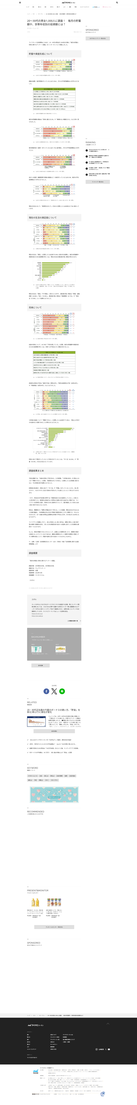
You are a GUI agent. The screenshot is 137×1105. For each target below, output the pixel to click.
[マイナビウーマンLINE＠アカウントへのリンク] (101, 1049)
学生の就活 (50, 1070)
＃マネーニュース (32, 28)
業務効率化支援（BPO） (59, 1090)
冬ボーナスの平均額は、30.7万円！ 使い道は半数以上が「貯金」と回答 (50, 752)
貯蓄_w (41, 780)
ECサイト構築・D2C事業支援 (54, 1081)
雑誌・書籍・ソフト (61, 1079)
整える (39, 7)
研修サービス (50, 1090)
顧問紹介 (59, 1086)
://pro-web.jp (37, 616)
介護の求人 (50, 1088)
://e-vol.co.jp (37, 613)
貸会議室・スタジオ (79, 1090)
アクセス (59, 1094)
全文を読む (54, 731)
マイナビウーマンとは (68, 1034)
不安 (35, 780)
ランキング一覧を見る (97, 182)
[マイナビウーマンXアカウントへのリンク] (105, 1049)
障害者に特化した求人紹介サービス (74, 1071)
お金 (41, 776)
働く (34, 7)
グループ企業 (75, 1094)
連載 (70, 7)
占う (64, 7)
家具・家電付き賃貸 (52, 1082)
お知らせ (52, 1042)
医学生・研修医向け (72, 1070)
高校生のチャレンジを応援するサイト (74, 1078)
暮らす (58, 7)
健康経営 (72, 1090)
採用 (70, 1094)
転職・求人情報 (80, 1070)
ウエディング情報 (69, 1079)
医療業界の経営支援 (58, 1088)
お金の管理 (59, 776)
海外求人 (86, 1070)
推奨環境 (52, 1046)
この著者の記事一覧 (73, 621)
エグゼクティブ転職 (88, 1085)
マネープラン (40, 14)
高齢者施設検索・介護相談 (79, 1082)
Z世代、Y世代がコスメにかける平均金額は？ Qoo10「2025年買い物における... (52, 744)
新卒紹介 (73, 1085)
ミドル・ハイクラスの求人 (94, 1070)
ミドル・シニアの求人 (62, 1071)
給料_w (30, 780)
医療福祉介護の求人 (52, 1073)
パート (55, 1071)
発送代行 (67, 1090)
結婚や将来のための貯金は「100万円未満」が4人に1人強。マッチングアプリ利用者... (54, 748)
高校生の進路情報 (51, 1075)
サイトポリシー (53, 1044)
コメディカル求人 (78, 1086)
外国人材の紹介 (66, 1088)
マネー (34, 14)
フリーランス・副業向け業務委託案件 (89, 1071)
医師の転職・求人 (86, 1086)
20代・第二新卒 (67, 1085)
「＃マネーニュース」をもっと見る (40, 640)
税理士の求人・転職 (52, 1086)
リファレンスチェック (96, 1090)
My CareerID (78, 1081)
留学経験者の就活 (57, 1070)
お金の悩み (72, 776)
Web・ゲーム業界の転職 (58, 1085)
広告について (53, 1034)
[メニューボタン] (20, 2)
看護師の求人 (70, 1086)
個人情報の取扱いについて (69, 1039)
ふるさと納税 (63, 1081)
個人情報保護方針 (81, 1094)
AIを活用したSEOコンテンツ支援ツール (65, 1082)
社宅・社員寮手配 (87, 1090)
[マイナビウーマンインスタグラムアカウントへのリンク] (96, 1049)
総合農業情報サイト (84, 1079)
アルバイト (50, 1071)
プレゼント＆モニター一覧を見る (54, 927)
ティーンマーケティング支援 (88, 1078)
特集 (76, 7)
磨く (46, 7)
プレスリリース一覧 (54, 1039)
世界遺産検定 (76, 1079)
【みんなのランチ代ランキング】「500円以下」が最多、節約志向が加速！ (50, 740)
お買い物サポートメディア (97, 1081)
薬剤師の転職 (64, 1086)
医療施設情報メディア (86, 1081)
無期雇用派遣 (100, 1086)
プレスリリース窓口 (54, 1037)
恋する (51, 7)
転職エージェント (79, 1085)
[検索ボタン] (117, 2)
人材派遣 (50, 1085)
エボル (28, 32)
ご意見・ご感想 (66, 1042)
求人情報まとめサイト (52, 1078)
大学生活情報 (97, 1078)
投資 (66, 776)
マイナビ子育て (93, 1079)
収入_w (46, 776)
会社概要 (55, 1094)
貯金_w (52, 776)
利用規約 (65, 1037)
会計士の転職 (95, 1085)
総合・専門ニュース (62, 1078)
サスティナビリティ (65, 1094)
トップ (27, 7)
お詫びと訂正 (53, 1049)
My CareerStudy (70, 1081)
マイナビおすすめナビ (32, 1057)
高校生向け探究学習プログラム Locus (63, 1075)
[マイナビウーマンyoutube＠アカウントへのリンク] (109, 1049)
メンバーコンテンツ (84, 7)
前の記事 (40, 665)
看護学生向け (64, 1070)
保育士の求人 (93, 1086)
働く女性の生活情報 (52, 1079)
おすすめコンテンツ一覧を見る (98, 38)
